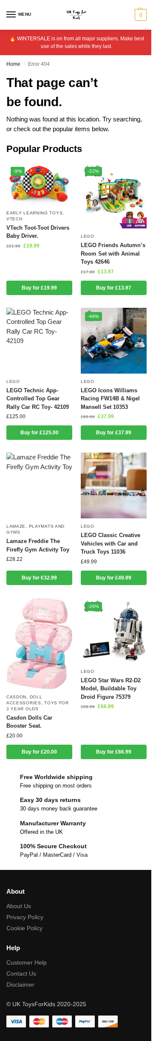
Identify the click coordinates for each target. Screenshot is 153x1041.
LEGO (87, 236)
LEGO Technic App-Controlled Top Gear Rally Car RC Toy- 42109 (37, 398)
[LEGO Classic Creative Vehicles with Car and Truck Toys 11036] (114, 485)
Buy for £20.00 (39, 752)
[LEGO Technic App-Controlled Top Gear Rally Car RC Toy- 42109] (39, 341)
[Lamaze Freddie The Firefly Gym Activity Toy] (39, 485)
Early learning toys (34, 213)
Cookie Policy (24, 928)
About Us (18, 906)
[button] (140, 15)
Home (13, 64)
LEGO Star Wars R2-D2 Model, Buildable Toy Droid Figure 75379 (111, 688)
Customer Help (26, 962)
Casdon (16, 697)
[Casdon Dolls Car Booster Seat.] (39, 643)
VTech (14, 219)
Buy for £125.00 (39, 433)
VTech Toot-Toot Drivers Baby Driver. (37, 232)
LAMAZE (16, 526)
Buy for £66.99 (113, 752)
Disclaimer (20, 984)
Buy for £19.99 (39, 288)
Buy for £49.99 (113, 578)
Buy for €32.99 (39, 578)
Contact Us (21, 973)
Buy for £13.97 (113, 288)
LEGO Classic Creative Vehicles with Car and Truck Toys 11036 (110, 543)
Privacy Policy (24, 917)
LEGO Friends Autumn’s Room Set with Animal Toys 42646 (113, 253)
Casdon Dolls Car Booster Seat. (29, 722)
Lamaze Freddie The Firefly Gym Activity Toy (37, 545)
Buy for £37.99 (113, 433)
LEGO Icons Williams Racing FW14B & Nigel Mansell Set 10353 (110, 398)
